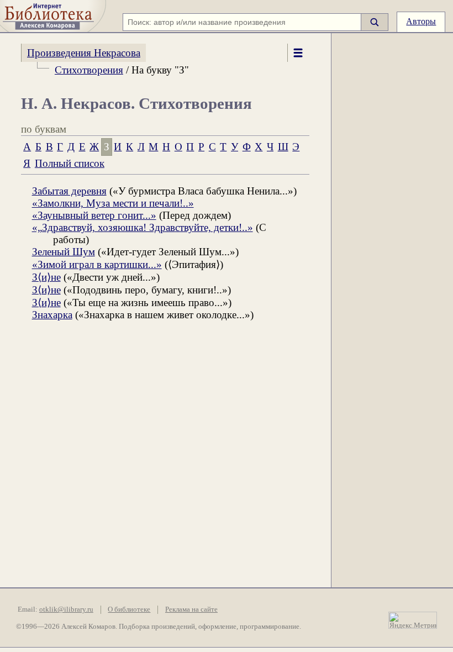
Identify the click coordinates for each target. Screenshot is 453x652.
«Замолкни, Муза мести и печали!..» (113, 203)
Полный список (69, 163)
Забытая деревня (69, 191)
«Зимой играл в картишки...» (97, 264)
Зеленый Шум (63, 251)
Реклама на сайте (191, 609)
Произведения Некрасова (83, 53)
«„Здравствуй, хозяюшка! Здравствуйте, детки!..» (142, 227)
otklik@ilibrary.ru (66, 609)
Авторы (421, 21)
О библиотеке (129, 609)
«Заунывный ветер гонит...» (94, 215)
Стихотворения (89, 70)
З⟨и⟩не (46, 277)
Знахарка (52, 314)
